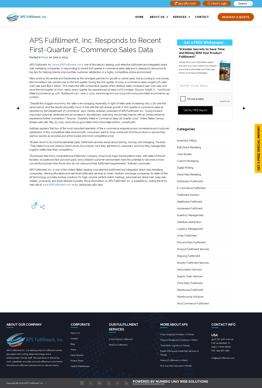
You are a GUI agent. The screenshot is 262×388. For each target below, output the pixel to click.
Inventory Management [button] (190, 215)
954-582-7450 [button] (223, 350)
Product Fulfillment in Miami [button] (174, 360)
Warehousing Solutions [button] (190, 296)
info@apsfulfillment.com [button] (223, 358)
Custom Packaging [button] (188, 161)
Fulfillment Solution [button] (188, 194)
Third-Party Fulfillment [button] (190, 283)
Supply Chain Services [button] (190, 276)
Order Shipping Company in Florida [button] (177, 334)
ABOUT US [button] (157, 17)
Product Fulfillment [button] (118, 345)
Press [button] (45, 57)
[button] (217, 3)
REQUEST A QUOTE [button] (236, 17)
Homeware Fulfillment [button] (189, 208)
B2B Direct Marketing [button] (189, 147)
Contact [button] (74, 338)
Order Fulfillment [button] (187, 235)
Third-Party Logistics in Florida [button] (174, 345)
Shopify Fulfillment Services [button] (193, 262)
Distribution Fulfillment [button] (190, 181)
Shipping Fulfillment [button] (188, 256)
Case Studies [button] (184, 154)
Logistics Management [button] (190, 228)
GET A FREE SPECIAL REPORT (258, 148)
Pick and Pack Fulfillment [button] (191, 242)
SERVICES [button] (180, 17)
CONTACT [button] (202, 17)
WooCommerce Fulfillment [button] (193, 303)
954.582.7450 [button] (187, 3)
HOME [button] (139, 17)
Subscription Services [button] (189, 269)
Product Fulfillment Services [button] (193, 249)
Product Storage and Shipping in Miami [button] (179, 340)
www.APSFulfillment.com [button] (67, 64)
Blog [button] (73, 344)
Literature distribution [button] (189, 222)
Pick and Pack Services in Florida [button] (176, 366)
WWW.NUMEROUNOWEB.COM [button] (148, 384)
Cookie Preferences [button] (80, 366)
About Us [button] (75, 333)
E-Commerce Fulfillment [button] (191, 188)
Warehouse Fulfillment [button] (190, 289)
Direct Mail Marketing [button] (189, 174)
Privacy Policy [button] (77, 360)
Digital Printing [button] (185, 167)
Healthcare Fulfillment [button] (189, 201)
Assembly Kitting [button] (186, 140)
